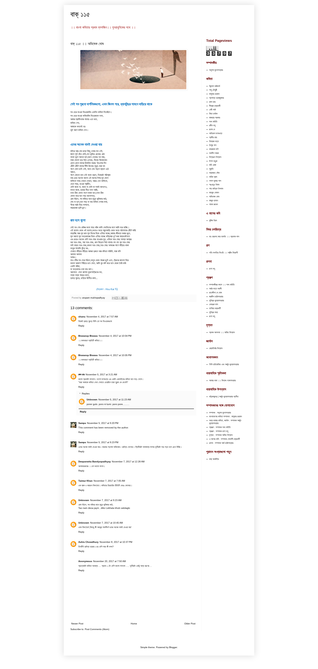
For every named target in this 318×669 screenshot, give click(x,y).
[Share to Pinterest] (126, 298)
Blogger (173, 647)
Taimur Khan (85, 480)
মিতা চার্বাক (213, 113)
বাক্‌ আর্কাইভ (214, 459)
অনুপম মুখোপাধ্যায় (216, 70)
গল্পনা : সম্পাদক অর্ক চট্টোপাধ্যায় (221, 443)
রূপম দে (212, 129)
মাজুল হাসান (213, 200)
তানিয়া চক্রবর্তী (215, 308)
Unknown (92, 399)
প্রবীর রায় (213, 137)
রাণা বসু (212, 268)
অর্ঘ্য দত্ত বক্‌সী (215, 288)
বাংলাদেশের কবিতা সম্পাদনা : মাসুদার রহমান (225, 416)
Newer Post (77, 623)
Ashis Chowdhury (88, 542)
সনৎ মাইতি (213, 121)
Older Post (189, 623)
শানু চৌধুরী (213, 90)
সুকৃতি (211, 168)
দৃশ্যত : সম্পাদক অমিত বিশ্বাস (221, 435)
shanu (81, 316)
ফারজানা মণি (213, 149)
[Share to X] (119, 298)
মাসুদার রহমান (214, 94)
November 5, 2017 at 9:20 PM (102, 423)
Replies (86, 393)
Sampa (82, 423)
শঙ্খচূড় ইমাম (214, 184)
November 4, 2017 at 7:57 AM (102, 316)
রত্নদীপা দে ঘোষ (215, 292)
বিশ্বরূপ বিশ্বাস (215, 157)
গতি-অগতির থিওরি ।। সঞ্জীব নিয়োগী (223, 252)
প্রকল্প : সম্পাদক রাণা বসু (218, 431)
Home (134, 623)
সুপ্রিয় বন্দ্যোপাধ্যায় (216, 300)
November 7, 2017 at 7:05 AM (109, 480)
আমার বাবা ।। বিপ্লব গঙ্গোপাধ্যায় (222, 380)
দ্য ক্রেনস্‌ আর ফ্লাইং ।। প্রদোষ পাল (224, 236)
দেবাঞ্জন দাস (213, 304)
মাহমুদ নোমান (214, 192)
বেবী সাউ (212, 109)
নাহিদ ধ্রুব (213, 176)
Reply (81, 325)
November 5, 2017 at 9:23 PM (102, 442)
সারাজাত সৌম (214, 172)
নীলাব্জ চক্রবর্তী (214, 105)
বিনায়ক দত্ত (214, 141)
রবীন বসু (212, 125)
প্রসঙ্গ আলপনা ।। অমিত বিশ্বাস (222, 332)
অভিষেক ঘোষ (214, 196)
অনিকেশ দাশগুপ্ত (215, 133)
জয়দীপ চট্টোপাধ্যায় (216, 296)
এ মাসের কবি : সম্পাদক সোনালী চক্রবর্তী (224, 439)
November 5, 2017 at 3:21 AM (101, 374)
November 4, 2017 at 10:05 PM (115, 355)
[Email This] (113, 298)
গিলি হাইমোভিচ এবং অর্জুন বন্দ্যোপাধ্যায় (224, 364)
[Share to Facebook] (123, 298)
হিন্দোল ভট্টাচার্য (214, 86)
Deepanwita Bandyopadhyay (94, 461)
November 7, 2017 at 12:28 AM (128, 461)
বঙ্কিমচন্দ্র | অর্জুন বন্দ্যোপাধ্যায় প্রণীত (223, 396)
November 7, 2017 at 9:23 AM (106, 500)
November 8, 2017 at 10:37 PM (116, 542)
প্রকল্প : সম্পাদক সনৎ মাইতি (220, 427)
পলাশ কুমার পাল (215, 180)
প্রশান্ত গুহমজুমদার (216, 98)
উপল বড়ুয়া (213, 161)
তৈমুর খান (212, 145)
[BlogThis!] (116, 298)
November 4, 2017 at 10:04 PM (115, 335)
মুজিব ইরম (213, 220)
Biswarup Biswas (88, 335)
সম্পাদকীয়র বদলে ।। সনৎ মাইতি (222, 284)
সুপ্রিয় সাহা (213, 312)
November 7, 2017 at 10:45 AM (106, 522)
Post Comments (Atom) (97, 629)
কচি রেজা (212, 165)
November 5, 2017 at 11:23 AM (114, 399)
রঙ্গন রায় (81, 374)
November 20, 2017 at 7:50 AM (109, 561)
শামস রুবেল (213, 204)
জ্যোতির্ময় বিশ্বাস (215, 348)
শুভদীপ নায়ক (214, 153)
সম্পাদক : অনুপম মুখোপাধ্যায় (220, 412)
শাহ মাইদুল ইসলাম (216, 188)
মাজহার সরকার (214, 117)
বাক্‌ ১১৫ (80, 14)
